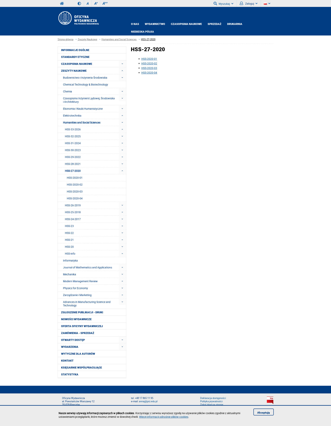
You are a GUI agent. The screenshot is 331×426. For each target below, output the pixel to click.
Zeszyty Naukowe (87, 39)
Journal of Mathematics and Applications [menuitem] (87, 267)
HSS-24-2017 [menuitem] (73, 219)
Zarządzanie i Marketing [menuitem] (77, 295)
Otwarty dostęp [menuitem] (73, 339)
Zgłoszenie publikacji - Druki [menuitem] (82, 312)
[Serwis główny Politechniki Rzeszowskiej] (62, 3)
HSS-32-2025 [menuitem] (73, 136)
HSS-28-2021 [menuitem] (73, 164)
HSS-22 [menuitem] (69, 233)
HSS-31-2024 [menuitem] (73, 143)
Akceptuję (263, 412)
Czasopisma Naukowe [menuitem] (76, 63)
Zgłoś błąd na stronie (211, 404)
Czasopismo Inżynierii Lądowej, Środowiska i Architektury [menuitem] (89, 100)
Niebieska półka (142, 31)
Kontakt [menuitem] (67, 360)
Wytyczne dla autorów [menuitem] (78, 353)
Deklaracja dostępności (213, 398)
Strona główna (65, 39)
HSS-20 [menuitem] (69, 246)
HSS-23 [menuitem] (69, 226)
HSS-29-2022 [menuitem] (73, 157)
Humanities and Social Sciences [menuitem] (81, 122)
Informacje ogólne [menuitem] (75, 50)
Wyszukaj (224, 4)
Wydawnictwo (155, 23)
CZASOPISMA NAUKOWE (186, 23)
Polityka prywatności (211, 401)
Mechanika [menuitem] (69, 274)
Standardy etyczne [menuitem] (75, 56)
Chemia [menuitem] (67, 91)
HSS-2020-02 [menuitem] (75, 184)
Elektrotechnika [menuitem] (72, 115)
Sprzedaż (214, 23)
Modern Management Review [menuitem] (80, 281)
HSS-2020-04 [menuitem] (75, 198)
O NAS (135, 23)
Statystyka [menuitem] (69, 374)
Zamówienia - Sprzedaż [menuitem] (77, 333)
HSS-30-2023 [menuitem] (73, 150)
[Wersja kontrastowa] (81, 3)
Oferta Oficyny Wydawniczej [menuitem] (82, 326)
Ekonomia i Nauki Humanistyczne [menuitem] (83, 108)
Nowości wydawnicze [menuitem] (76, 319)
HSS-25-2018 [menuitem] (73, 212)
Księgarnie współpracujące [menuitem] (81, 367)
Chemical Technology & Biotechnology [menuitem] (85, 84)
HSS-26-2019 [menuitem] (73, 205)
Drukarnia (234, 23)
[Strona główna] (78, 18)
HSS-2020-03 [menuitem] (75, 191)
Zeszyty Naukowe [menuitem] (74, 70)
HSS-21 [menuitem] (69, 240)
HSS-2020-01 (149, 59)
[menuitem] (122, 64)
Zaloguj (249, 3)
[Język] (267, 3)
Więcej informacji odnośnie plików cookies (163, 417)
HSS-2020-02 (149, 63)
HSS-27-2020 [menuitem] (73, 171)
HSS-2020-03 (149, 68)
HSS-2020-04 (149, 72)
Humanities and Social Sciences (119, 39)
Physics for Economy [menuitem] (75, 288)
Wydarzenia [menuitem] (69, 346)
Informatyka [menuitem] (70, 260)
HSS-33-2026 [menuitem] (73, 129)
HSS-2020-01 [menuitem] (75, 177)
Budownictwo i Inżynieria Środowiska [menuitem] (85, 77)
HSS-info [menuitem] (70, 253)
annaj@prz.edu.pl (148, 401)
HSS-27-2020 (148, 39)
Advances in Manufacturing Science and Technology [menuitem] (87, 303)
